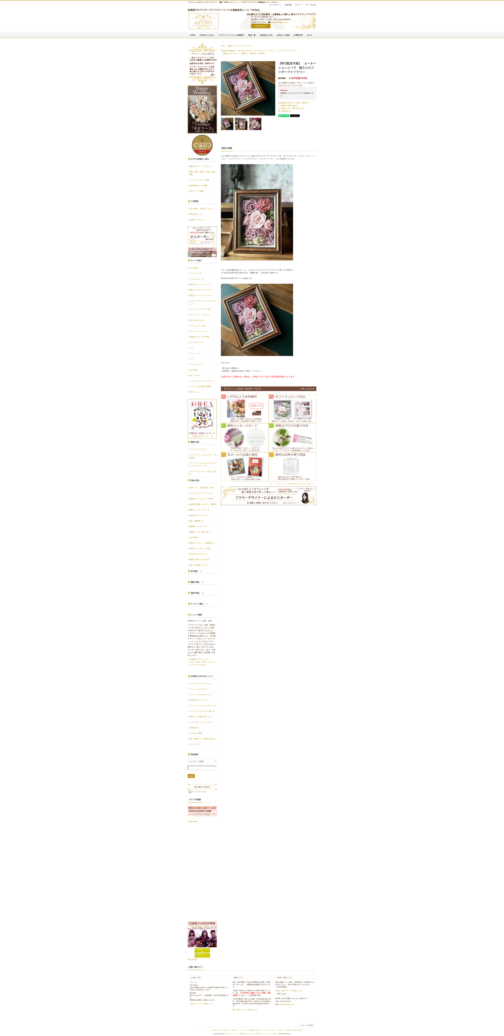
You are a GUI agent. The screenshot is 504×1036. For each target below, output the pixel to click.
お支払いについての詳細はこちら (201, 1004)
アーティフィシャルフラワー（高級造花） (203, 456)
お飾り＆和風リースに (198, 565)
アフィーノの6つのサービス (200, 695)
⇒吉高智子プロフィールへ (199, 659)
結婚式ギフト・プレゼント (200, 166)
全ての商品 (193, 268)
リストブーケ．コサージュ (200, 315)
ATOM (194, 959)
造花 (202, 951)
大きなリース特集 (196, 191)
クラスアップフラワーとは (200, 684)
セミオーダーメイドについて (201, 722)
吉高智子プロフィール (198, 700)
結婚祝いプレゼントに (198, 526)
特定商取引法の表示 (255, 1030)
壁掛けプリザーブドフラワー (239, 46)
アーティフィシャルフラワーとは (203, 706)
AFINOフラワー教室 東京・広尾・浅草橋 (290, 1030)
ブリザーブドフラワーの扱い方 (202, 711)
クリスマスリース (196, 342)
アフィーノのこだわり (198, 689)
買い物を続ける (284, 111)
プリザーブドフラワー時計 (200, 309)
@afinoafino (193, 821)
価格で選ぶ (197, 582)
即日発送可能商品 (228, 51)
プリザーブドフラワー (287, 51)
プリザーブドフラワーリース (201, 493)
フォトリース (194, 353)
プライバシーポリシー (269, 1030)
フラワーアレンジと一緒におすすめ (203, 472)
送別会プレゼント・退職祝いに (202, 543)
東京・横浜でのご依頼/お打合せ (202, 739)
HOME (192, 35)
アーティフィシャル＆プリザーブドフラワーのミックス (203, 464)
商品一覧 (252, 35)
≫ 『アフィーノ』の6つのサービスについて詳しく (292, 484)
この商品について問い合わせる (291, 108)
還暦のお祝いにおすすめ (199, 559)
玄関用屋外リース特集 (198, 186)
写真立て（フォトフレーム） (201, 295)
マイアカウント (275, 5)
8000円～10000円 (257, 53)
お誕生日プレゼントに (198, 515)
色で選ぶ (196, 571)
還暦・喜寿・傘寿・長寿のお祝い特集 (203, 173)
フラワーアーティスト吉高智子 (231, 35)
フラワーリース (195, 273)
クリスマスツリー (196, 364)
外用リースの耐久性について (201, 717)
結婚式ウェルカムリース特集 (201, 499)
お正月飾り (193, 370)
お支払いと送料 (283, 35)
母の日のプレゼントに (198, 554)
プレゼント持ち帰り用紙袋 (200, 386)
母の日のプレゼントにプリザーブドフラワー (256, 51)
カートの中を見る (199, 792)
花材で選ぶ (197, 593)
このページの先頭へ (307, 1025)
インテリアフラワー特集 (199, 180)
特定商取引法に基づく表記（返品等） (293, 103)
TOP (223, 46)
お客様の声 (298, 35)
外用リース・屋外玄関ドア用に (202, 488)
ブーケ (192, 348)
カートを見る (310, 5)
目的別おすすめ (266, 35)
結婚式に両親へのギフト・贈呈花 (203, 504)
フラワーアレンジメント (199, 331)
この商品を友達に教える (288, 105)
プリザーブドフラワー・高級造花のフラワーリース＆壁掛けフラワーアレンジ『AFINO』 (251, 1033)
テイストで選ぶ (199, 604)
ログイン (298, 5)
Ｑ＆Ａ (309, 35)
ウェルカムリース (196, 279)
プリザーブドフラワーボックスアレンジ (203, 302)
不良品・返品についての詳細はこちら (288, 990)
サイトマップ (194, 744)
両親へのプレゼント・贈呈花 (235, 53)
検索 (191, 776)
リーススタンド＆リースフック (202, 381)
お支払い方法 (226, 1030)
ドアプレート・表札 (197, 326)
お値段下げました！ (197, 220)
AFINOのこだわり (207, 35)
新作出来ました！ (196, 214)
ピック (192, 359)
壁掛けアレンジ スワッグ (201, 284)
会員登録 (288, 5)
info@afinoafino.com (278, 22)
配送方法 (234, 1030)
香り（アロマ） (195, 375)
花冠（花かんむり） (197, 320)
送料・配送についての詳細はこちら (245, 1010)
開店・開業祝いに (196, 521)
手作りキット (194, 392)
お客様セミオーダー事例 (199, 337)
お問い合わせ (260, 26)
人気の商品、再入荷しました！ (202, 209)
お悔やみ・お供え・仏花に (200, 548)
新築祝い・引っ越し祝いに (200, 532)
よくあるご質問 (195, 733)
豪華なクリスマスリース (199, 510)
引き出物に (193, 537)
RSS (189, 959)
